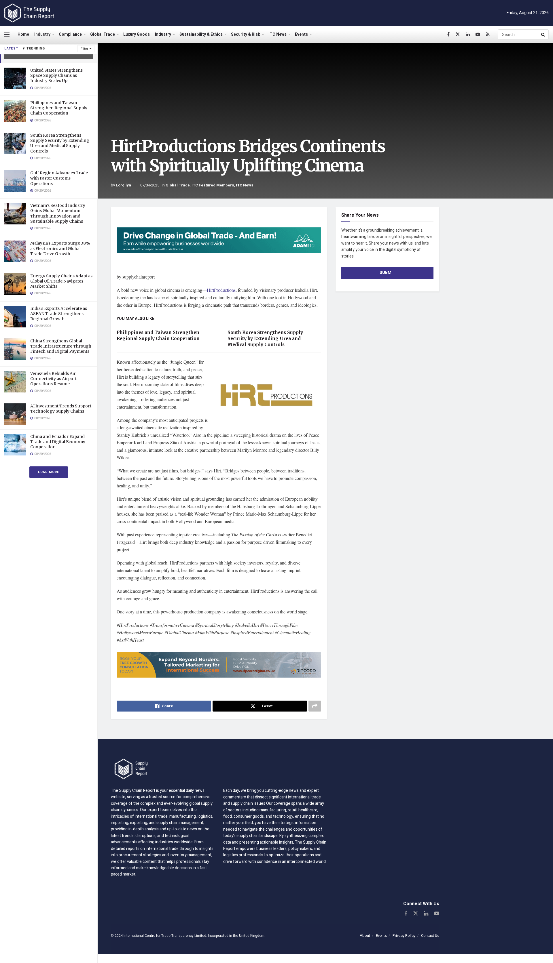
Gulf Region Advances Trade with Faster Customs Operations (59, 178)
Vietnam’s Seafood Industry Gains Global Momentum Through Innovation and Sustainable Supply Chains (57, 213)
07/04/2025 (149, 185)
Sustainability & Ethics (201, 34)
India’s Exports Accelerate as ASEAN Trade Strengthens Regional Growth (58, 313)
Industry (42, 34)
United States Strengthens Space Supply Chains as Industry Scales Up (56, 75)
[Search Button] (543, 34)
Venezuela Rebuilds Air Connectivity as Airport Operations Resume (53, 378)
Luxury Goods (136, 34)
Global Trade (102, 34)
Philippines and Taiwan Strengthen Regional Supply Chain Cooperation (58, 108)
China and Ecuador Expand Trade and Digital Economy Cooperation (57, 441)
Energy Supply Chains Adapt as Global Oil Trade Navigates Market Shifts (61, 281)
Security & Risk (245, 34)
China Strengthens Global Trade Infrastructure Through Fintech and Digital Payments (60, 346)
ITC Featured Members (213, 185)
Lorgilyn (123, 185)
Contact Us (430, 935)
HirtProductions (221, 290)
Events (301, 34)
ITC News (277, 34)
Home (23, 34)
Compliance (70, 34)
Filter (84, 48)
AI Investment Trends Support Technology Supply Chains (60, 408)
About (365, 935)
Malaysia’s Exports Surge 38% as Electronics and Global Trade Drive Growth (60, 248)
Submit (387, 273)
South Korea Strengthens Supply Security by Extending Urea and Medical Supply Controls (59, 143)
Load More (48, 472)
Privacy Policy (404, 935)
